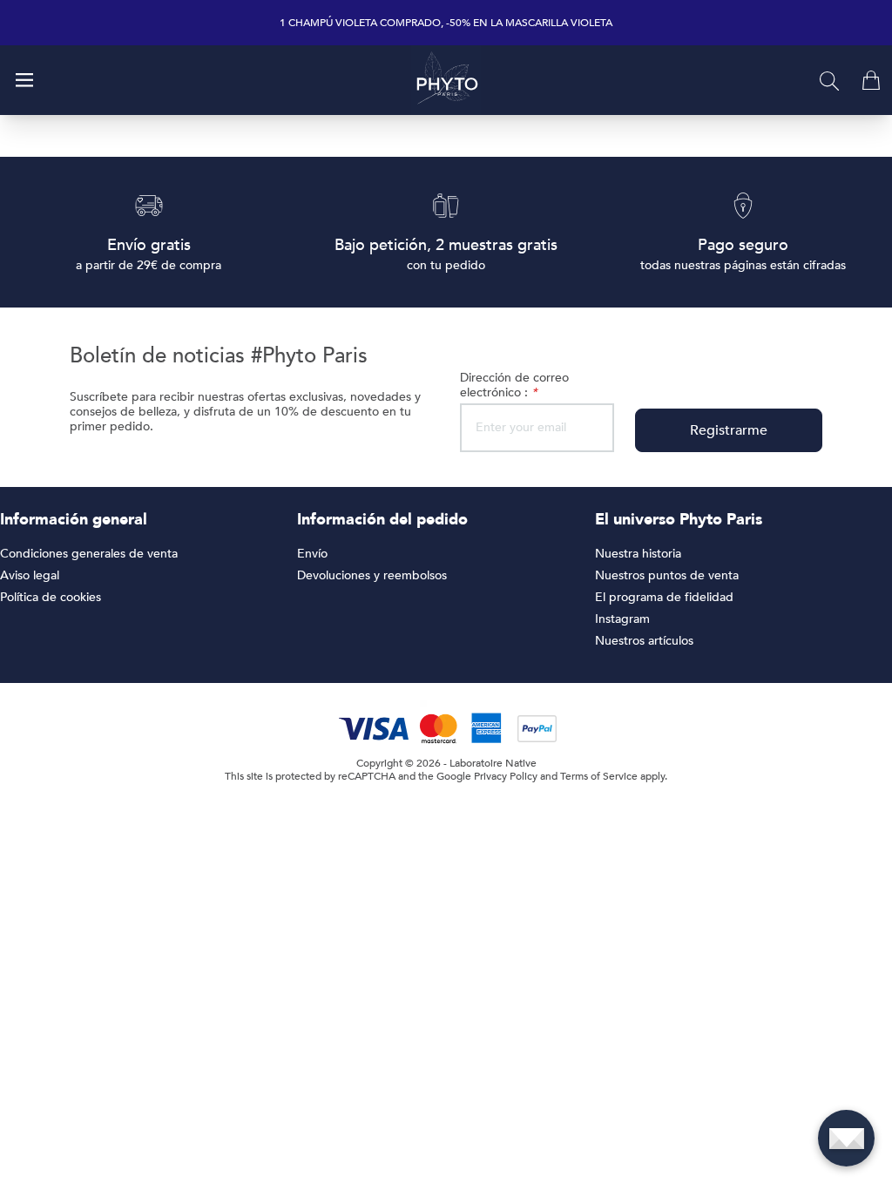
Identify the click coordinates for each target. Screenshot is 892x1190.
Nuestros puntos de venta (667, 575)
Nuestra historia (638, 553)
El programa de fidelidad (664, 597)
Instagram (622, 619)
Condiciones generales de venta (89, 553)
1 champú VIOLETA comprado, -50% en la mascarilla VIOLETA (446, 23)
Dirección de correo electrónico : (514, 385)
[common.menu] (24, 80)
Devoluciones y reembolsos (372, 575)
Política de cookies (50, 597)
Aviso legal (29, 575)
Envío (312, 553)
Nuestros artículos (644, 640)
